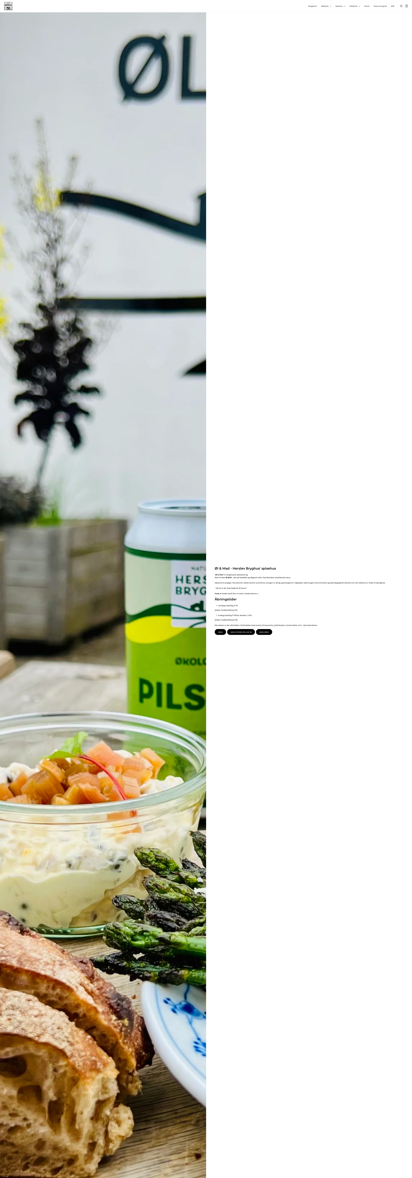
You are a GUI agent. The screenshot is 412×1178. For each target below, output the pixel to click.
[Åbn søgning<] (401, 6)
